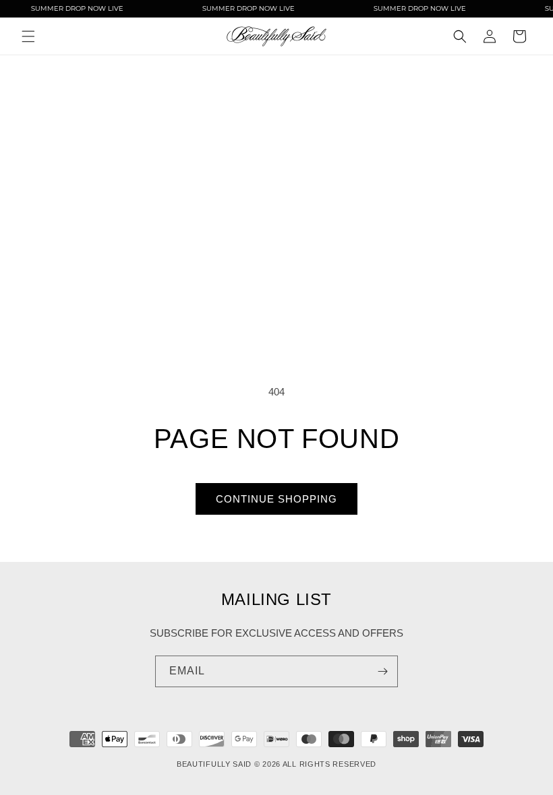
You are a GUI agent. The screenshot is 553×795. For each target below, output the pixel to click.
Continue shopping (276, 499)
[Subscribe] (382, 671)
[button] (28, 36)
